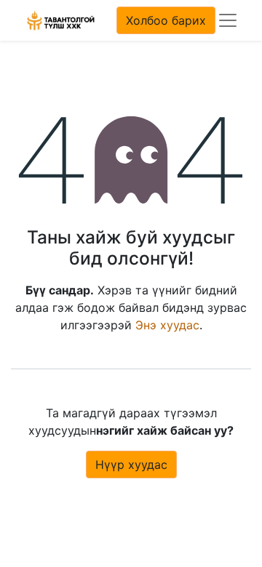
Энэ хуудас (167, 325)
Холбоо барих (166, 20)
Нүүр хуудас (131, 464)
